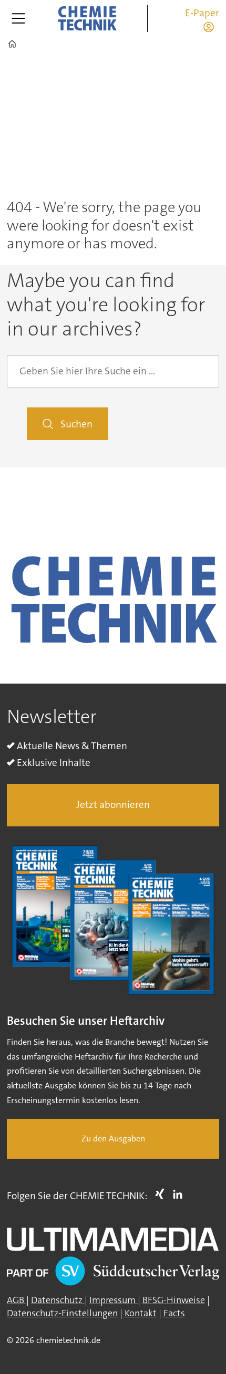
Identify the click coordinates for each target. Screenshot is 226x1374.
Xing (162, 1194)
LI (180, 1194)
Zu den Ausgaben (113, 1138)
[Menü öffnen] (18, 18)
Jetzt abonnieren (113, 804)
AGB (16, 1300)
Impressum (113, 1300)
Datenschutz (58, 1300)
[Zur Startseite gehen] (87, 18)
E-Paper (202, 12)
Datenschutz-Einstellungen (62, 1313)
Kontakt (141, 1313)
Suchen (76, 424)
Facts (174, 1313)
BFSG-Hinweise (173, 1300)
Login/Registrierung (211, 27)
